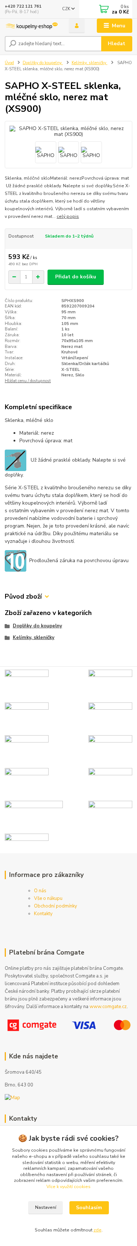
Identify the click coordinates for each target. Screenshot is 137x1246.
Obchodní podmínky (55, 906)
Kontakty (43, 913)
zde (98, 1230)
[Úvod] (31, 26)
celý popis (68, 216)
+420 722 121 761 (23, 6)
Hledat (116, 43)
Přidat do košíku (75, 276)
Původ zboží (23, 596)
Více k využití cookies (68, 1187)
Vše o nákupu (48, 898)
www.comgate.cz (108, 1006)
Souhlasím (89, 1207)
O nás (40, 891)
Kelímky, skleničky (89, 63)
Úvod (9, 63)
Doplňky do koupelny (43, 63)
